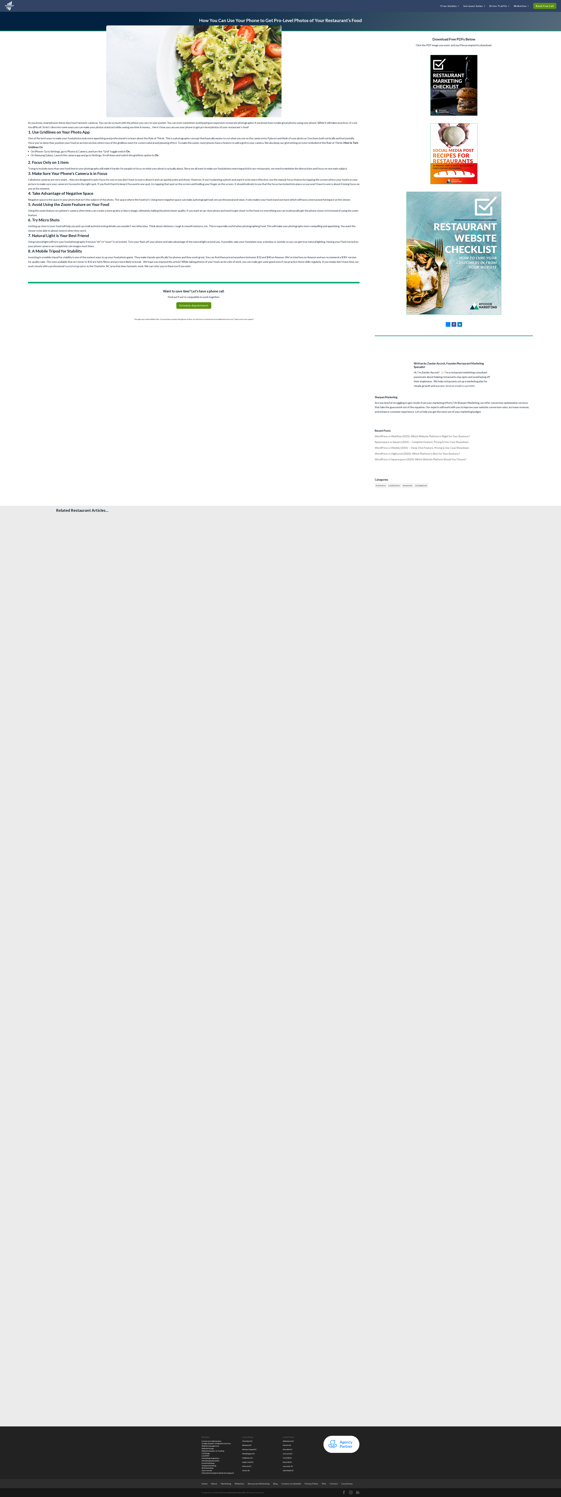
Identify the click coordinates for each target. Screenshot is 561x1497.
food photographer (75, 266)
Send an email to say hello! (460, 385)
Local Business (394, 485)
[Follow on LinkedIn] (459, 324)
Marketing (226, 1483)
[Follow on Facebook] (454, 324)
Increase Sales (473, 6)
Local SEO (205, 1456)
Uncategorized (421, 485)
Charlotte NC (247, 1441)
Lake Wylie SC (288, 1470)
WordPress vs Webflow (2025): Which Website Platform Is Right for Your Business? (422, 436)
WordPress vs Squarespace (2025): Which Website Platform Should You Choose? (420, 459)
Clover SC (246, 1470)
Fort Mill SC (287, 1458)
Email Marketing (208, 1463)
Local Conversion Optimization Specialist (229, 1492)
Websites (520, 6)
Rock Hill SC (287, 1462)
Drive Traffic (498, 6)
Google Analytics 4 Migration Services (216, 1443)
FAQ (324, 1483)
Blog (275, 1483)
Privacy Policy (311, 1483)
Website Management (210, 1446)
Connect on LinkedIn (291, 1483)
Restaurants (407, 485)
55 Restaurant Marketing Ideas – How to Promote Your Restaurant (95, 1108)
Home (204, 1483)
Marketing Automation (210, 1461)
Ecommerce (381, 485)
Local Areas (347, 1483)
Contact (334, 1483)
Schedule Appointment (193, 305)
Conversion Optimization (211, 1441)
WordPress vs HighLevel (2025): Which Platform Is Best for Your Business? (417, 453)
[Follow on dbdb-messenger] (448, 324)
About (214, 1483)
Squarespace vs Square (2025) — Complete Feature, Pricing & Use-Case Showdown (422, 442)
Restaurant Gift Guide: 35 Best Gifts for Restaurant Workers (92, 1409)
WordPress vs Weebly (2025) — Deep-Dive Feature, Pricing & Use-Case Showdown (422, 447)
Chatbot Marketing (209, 1466)
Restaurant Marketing (259, 1483)
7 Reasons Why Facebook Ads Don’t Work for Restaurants (90, 807)
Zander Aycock (436, 363)
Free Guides (449, 6)
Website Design (208, 1448)
